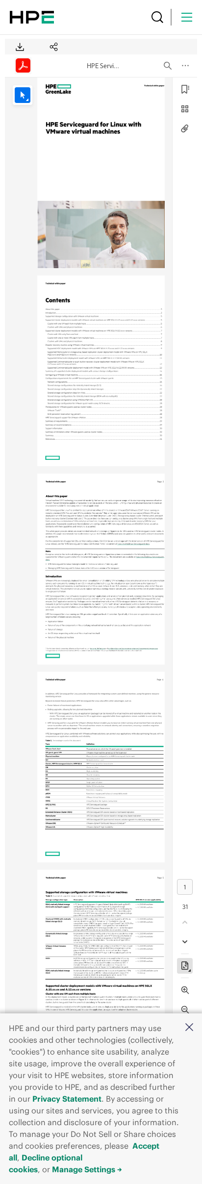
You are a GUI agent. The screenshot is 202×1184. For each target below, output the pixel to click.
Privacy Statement (66, 1099)
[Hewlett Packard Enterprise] (32, 17)
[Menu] (186, 17)
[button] (189, 1028)
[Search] (157, 17)
